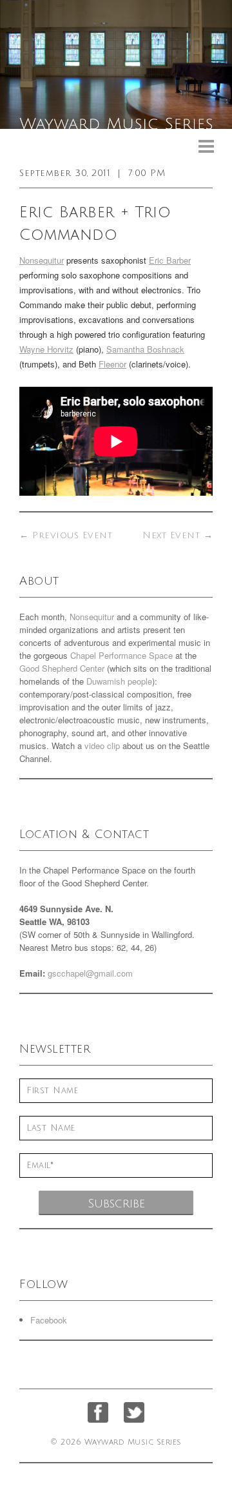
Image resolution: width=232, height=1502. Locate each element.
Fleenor (112, 364)
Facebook (48, 1320)
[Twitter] (134, 1412)
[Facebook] (98, 1412)
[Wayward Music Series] (116, 64)
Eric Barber (170, 260)
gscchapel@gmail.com (90, 973)
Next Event (177, 535)
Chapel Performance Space (121, 655)
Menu (206, 146)
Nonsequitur (41, 260)
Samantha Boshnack (145, 349)
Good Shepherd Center (61, 668)
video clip (102, 745)
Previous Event (65, 535)
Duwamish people (119, 681)
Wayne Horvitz (46, 349)
